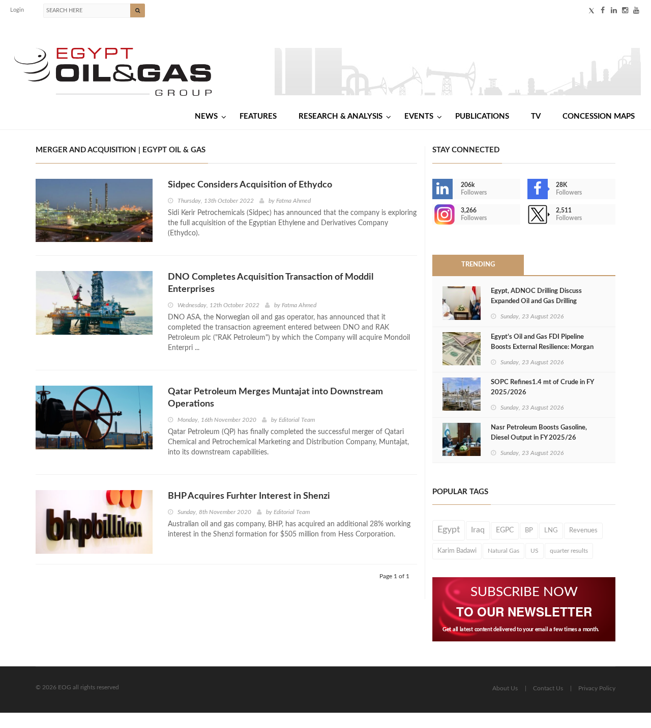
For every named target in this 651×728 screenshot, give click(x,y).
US (534, 551)
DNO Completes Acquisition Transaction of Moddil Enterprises (270, 283)
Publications (482, 116)
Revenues (583, 530)
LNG (551, 530)
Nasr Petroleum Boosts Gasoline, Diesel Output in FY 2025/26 (539, 432)
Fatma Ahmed (293, 201)
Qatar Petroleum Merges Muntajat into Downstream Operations (275, 398)
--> (433, 214)
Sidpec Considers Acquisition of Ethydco (250, 185)
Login (17, 10)
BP (529, 530)
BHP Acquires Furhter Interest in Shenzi (249, 496)
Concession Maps (599, 116)
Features (258, 116)
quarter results (569, 551)
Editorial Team (297, 420)
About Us (505, 688)
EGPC (505, 530)
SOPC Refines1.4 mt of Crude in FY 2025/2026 (542, 387)
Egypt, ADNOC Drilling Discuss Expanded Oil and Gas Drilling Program (536, 301)
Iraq (478, 530)
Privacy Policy (596, 688)
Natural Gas (503, 551)
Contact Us (548, 688)
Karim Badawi (457, 551)
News (206, 116)
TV (536, 116)
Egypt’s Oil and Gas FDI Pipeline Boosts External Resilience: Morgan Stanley (542, 347)
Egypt (448, 529)
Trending (478, 264)
